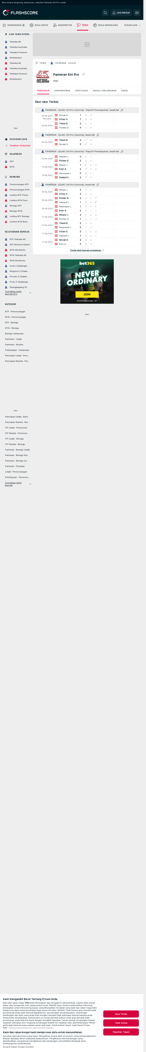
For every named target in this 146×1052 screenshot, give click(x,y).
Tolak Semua (121, 1023)
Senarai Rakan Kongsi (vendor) (18, 1047)
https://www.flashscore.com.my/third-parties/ (31, 1027)
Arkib (124, 90)
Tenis (43, 63)
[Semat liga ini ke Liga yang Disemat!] (83, 74)
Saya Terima (121, 1014)
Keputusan (81, 90)
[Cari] (105, 12)
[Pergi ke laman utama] (27, 13)
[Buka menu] (136, 12)
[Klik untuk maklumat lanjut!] (87, 117)
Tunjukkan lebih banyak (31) (13, 292)
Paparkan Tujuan (121, 1032)
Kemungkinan (62, 90)
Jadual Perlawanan (104, 90)
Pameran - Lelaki (65, 63)
